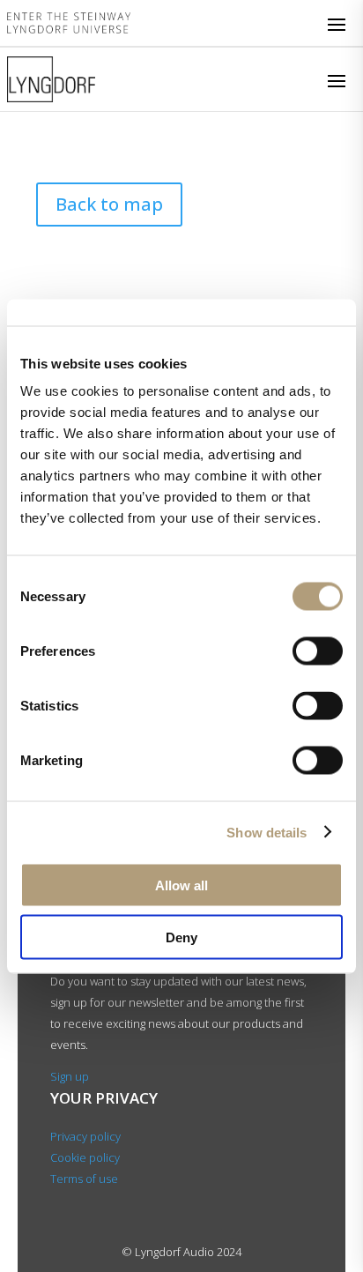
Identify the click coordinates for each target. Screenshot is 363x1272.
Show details (266, 831)
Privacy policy (85, 1136)
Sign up (69, 1076)
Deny (181, 936)
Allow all (181, 885)
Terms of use (84, 1178)
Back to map (109, 204)
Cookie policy (85, 1157)
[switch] (318, 651)
